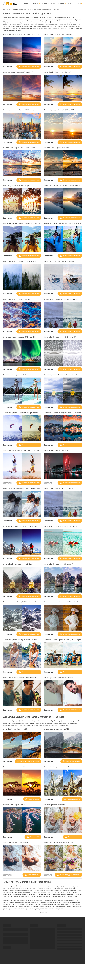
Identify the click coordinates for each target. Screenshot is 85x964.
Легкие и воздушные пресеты (69, 875)
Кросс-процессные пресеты (29, 761)
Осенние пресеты (73, 837)
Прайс (53, 3)
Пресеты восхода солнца (30, 66)
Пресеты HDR (34, 837)
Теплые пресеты (33, 875)
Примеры (45, 3)
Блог (70, 3)
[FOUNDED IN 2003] (9, 3)
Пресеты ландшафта (72, 761)
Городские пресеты (73, 799)
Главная (26, 3)
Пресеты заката (33, 799)
